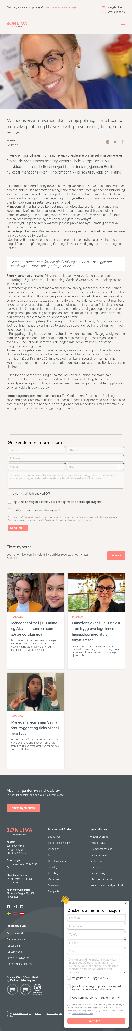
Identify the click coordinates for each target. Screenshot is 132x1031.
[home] (17, 24)
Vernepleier (54, 879)
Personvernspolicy (55, 1013)
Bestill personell (15, 933)
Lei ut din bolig (97, 873)
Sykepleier (53, 848)
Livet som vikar (98, 842)
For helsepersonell (16, 939)
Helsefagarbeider (57, 861)
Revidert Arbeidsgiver (18, 957)
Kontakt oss (96, 867)
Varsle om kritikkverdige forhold (106, 885)
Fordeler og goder (99, 855)
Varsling (38, 1013)
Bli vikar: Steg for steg (101, 848)
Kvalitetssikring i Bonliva (19, 963)
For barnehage (14, 951)
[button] (122, 24)
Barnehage (53, 873)
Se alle (116, 555)
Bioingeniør (54, 891)
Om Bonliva (96, 861)
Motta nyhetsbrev (23, 808)
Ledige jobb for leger (59, 842)
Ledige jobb (54, 836)
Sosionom (53, 885)
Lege (50, 855)
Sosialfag (52, 867)
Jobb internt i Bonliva (101, 879)
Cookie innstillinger (22, 1013)
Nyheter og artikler (99, 836)
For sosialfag (13, 945)
